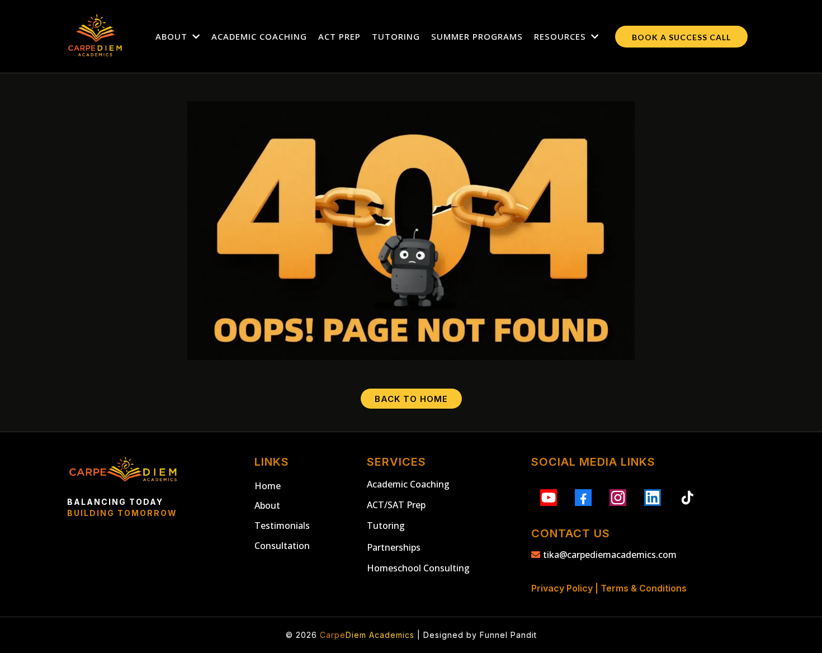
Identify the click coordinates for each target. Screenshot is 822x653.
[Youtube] (548, 497)
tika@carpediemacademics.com (610, 554)
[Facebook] (583, 497)
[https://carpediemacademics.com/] (95, 36)
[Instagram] (618, 497)
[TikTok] (687, 497)
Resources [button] (561, 36)
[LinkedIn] (652, 497)
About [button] (172, 36)
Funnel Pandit (508, 635)
